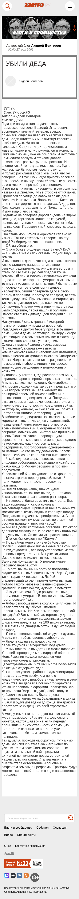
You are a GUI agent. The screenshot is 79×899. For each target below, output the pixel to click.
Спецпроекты (26, 834)
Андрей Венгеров (46, 45)
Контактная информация (30, 845)
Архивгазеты (37, 863)
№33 (22, 863)
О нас (7, 845)
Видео (8, 834)
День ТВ (9, 853)
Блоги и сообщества (18, 827)
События (42, 827)
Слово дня (60, 827)
